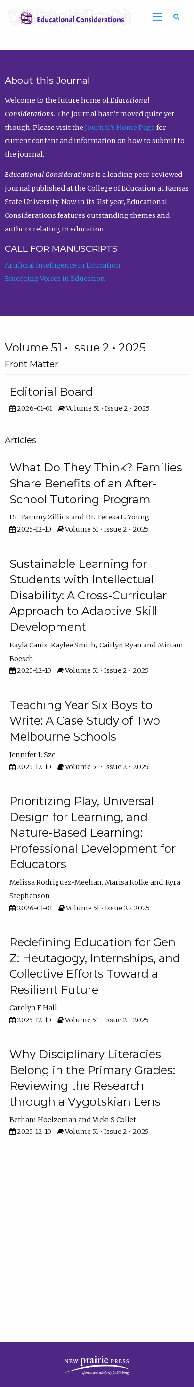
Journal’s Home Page (120, 127)
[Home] (68, 17)
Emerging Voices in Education (55, 278)
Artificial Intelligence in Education (63, 265)
